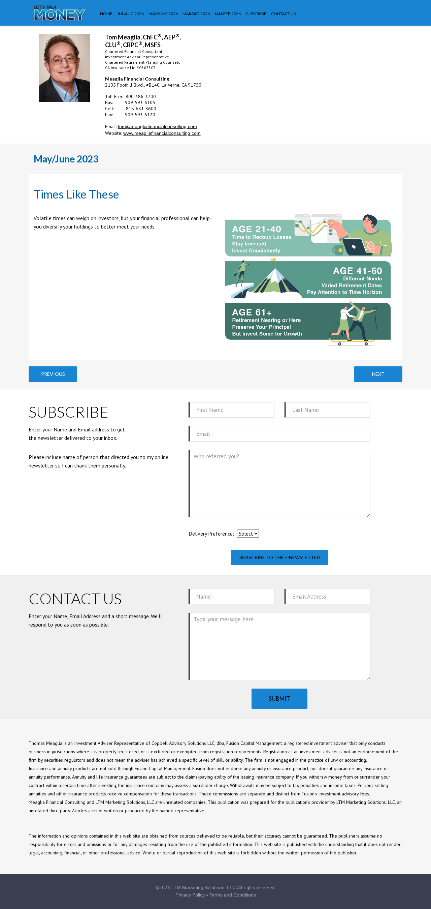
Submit (279, 698)
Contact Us (283, 13)
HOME (106, 13)
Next (378, 374)
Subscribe (255, 13)
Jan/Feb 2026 (227, 13)
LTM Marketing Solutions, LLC (203, 887)
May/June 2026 (163, 13)
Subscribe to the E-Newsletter (279, 557)
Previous (53, 374)
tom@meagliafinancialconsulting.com (157, 126)
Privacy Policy (190, 895)
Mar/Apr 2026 (196, 13)
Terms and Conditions (232, 895)
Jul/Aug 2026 (130, 13)
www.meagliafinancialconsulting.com (162, 133)
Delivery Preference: (211, 533)
